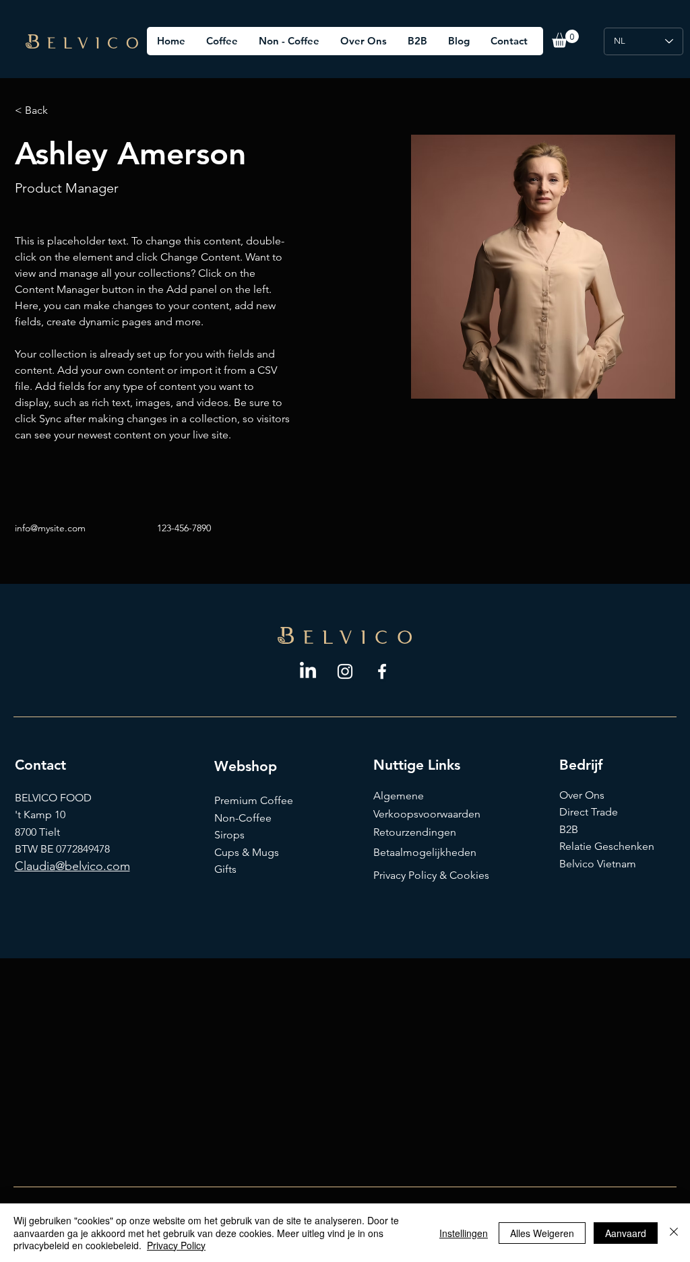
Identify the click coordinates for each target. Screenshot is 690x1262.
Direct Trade (588, 811)
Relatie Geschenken (606, 846)
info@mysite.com (50, 528)
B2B (568, 829)
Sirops (229, 834)
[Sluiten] (674, 1232)
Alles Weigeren (542, 1233)
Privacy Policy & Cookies (431, 875)
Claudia (35, 866)
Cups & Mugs (246, 852)
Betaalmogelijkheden (424, 852)
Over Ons (581, 795)
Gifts (225, 869)
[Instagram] (345, 671)
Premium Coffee (253, 800)
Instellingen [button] (463, 1233)
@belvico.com (92, 866)
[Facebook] (382, 671)
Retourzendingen (414, 832)
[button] (565, 39)
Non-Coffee (243, 817)
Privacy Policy (176, 1245)
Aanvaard (625, 1233)
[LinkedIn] (308, 671)
